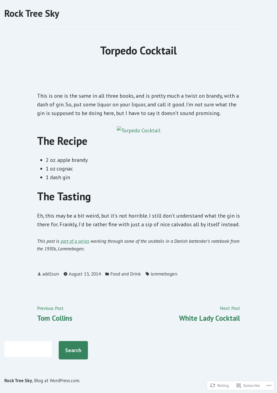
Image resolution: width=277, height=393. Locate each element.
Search (73, 350)
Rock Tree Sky (31, 13)
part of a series (75, 241)
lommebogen (164, 274)
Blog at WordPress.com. (57, 380)
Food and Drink (125, 274)
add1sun (50, 274)
